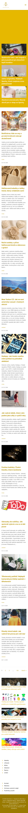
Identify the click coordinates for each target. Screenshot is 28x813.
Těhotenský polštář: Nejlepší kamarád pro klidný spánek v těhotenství (13, 578)
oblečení (3, 327)
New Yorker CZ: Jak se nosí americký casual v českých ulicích (13, 301)
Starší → (24, 670)
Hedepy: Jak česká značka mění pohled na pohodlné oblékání (13, 358)
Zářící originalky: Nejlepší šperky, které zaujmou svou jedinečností (13, 81)
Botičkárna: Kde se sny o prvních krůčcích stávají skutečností (12, 135)
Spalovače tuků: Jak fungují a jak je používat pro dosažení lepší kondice (14, 59)
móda (3, 159)
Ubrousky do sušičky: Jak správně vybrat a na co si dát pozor (13, 524)
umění (3, 270)
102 (17, 670)
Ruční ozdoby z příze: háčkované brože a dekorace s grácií (13, 245)
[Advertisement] (14, 28)
